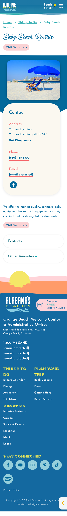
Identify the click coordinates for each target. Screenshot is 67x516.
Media (7, 437)
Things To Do (27, 22)
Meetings (9, 431)
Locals (7, 443)
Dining (7, 386)
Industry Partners (14, 411)
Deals (37, 386)
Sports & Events (13, 424)
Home (7, 22)
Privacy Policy (11, 490)
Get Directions (19, 140)
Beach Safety (43, 399)
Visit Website (15, 47)
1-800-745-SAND (15, 343)
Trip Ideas (9, 399)
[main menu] (61, 6)
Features (15, 241)
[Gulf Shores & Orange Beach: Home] (10, 7)
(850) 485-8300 (19, 157)
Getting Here (42, 392)
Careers (8, 418)
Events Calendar (14, 380)
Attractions (10, 392)
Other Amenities (21, 256)
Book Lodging (43, 380)
